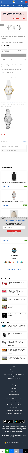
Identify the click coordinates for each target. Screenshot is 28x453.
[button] (14, 221)
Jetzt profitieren (14, 231)
